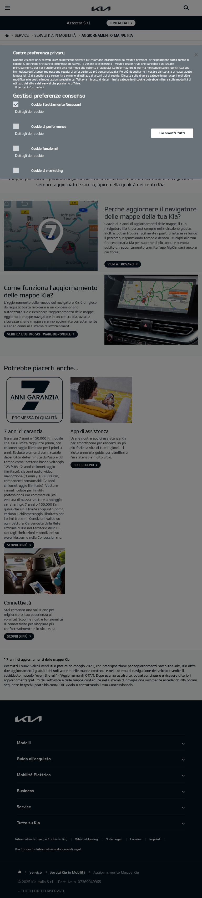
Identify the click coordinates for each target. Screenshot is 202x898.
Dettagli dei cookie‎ (29, 112)
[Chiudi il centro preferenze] (196, 54)
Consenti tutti (172, 133)
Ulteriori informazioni (29, 87)
